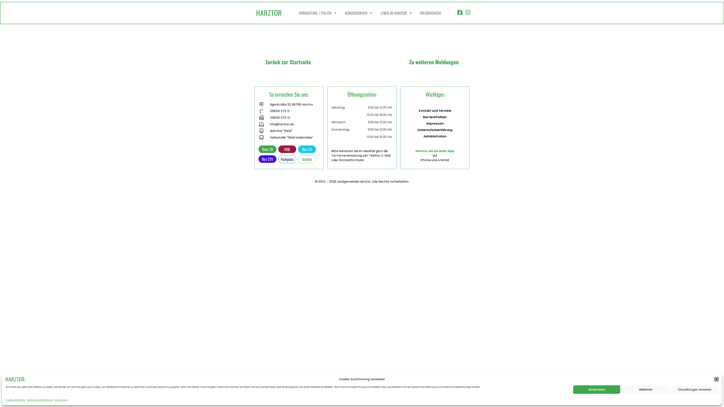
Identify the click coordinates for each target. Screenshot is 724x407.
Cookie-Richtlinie (15, 400)
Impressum (61, 400)
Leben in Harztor (394, 13)
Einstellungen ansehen (695, 390)
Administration (434, 136)
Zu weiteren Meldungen (434, 62)
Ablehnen (646, 390)
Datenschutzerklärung (40, 400)
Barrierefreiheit (435, 117)
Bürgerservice (356, 13)
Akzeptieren (596, 390)
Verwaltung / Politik (315, 13)
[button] (716, 379)
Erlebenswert (430, 13)
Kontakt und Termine (435, 111)
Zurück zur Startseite (288, 62)
